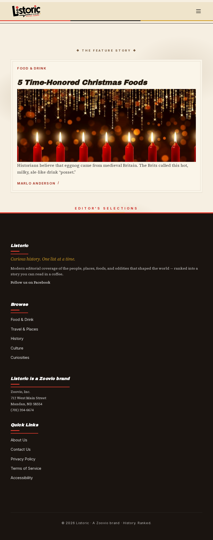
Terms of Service (26, 468)
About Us (19, 440)
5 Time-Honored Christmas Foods (82, 82)
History (17, 338)
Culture (17, 348)
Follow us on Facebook (30, 282)
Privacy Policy (23, 459)
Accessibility (22, 477)
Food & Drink (31, 68)
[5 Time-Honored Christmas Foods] (106, 125)
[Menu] (198, 11)
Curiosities (20, 357)
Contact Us (21, 449)
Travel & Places (24, 329)
